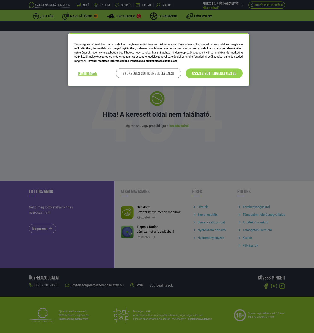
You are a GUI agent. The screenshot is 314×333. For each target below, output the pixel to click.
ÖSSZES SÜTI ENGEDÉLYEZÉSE (214, 73)
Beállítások (87, 73)
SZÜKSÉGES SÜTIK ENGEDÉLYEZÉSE (149, 73)
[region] (158, 59)
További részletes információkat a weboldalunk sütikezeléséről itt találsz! (132, 60)
